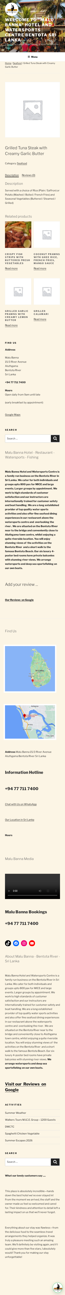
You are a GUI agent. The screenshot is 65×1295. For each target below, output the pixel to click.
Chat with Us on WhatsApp (21, 804)
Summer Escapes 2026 (18, 1140)
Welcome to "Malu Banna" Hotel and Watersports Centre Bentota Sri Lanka (31, 29)
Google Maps (12, 414)
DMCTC (9, 1126)
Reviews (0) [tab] (28, 175)
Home (8, 63)
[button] (58, 1288)
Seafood (17, 63)
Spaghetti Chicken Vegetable (22, 1133)
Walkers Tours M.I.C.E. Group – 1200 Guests (30, 1119)
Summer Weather (15, 1112)
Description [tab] (12, 175)
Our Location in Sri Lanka (19, 819)
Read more (11, 268)
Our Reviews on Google (19, 599)
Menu (34, 56)
